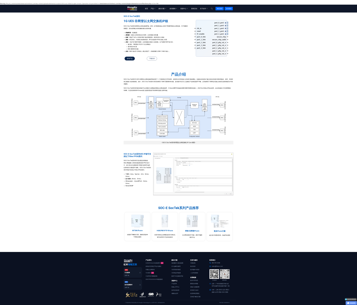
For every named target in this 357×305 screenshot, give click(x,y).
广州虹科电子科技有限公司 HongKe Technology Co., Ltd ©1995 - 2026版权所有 (145, 302)
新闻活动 (194, 8)
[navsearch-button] (212, 8)
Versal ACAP (129, 185)
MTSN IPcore (137, 230)
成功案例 (172, 8)
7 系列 (127, 174)
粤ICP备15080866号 (224, 302)
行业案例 (127, 272)
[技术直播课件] (140, 284)
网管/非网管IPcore (192, 231)
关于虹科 (203, 8)
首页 (146, 8)
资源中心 (183, 8)
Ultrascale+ (129, 181)
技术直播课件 (128, 284)
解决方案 (162, 8)
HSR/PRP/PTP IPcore (165, 231)
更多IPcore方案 (220, 231)
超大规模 (128, 178)
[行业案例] (140, 272)
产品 (152, 8)
